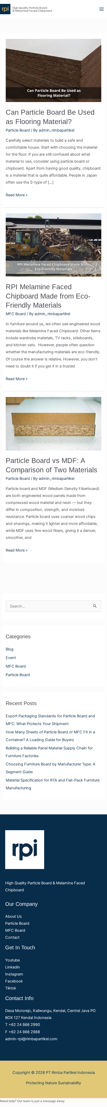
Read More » (17, 194)
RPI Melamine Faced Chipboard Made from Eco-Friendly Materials (48, 296)
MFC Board (16, 666)
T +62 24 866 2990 (22, 1024)
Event (11, 657)
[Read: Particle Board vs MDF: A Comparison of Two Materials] (53, 423)
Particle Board (18, 674)
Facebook (14, 981)
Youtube (12, 960)
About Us (13, 916)
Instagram (14, 974)
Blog (10, 649)
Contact (12, 937)
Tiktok (10, 988)
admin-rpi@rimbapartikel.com (31, 1039)
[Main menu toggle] (101, 9)
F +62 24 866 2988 (22, 1032)
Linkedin (12, 967)
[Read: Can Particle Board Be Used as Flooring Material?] (53, 70)
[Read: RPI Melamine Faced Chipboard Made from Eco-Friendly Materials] (53, 244)
